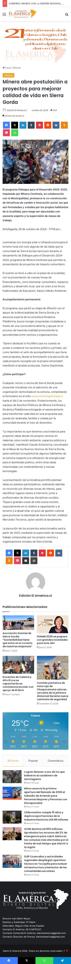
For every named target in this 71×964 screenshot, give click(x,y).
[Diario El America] (22, 14)
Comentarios (55, 760)
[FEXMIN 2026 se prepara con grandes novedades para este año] (52, 624)
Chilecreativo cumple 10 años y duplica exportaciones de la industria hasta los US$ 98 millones (46, 816)
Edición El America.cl (17, 110)
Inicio (8, 67)
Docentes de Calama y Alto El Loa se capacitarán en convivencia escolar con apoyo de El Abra (18, 683)
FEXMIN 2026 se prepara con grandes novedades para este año (52, 640)
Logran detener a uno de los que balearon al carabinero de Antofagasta (44, 775)
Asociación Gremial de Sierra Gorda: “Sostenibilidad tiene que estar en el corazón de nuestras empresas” (17, 639)
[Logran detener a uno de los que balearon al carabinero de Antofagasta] (12, 776)
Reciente (13, 760)
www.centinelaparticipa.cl (47, 396)
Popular (33, 760)
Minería (17, 67)
